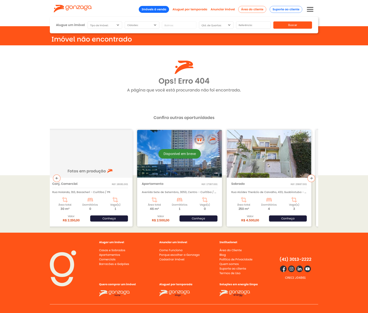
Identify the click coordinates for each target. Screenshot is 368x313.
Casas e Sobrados (112, 250)
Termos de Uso (230, 273)
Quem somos (229, 264)
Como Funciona (170, 250)
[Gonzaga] (73, 9)
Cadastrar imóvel (171, 259)
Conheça (113, 218)
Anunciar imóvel (223, 9)
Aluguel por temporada (189, 9)
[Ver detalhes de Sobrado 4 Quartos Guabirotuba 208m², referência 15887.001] (184, 158)
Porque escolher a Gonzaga (179, 255)
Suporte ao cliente (286, 9)
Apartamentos (109, 255)
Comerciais (107, 259)
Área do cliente (252, 9)
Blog (222, 255)
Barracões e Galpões (114, 264)
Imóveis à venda (154, 9)
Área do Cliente (230, 250)
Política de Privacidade (235, 259)
